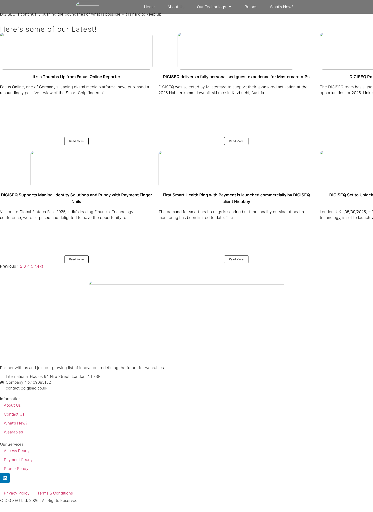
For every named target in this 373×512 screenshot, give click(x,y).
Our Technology (211, 6)
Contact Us (14, 414)
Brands (251, 6)
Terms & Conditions (55, 493)
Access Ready (17, 450)
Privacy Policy (17, 493)
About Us (175, 6)
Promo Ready (16, 468)
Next (38, 266)
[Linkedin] (5, 478)
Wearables (13, 432)
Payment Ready (18, 459)
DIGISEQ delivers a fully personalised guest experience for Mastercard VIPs (236, 76)
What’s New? (281, 6)
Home (149, 6)
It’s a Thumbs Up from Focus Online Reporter (76, 76)
